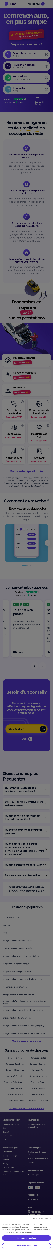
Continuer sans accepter (42, 1218)
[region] (26, 1233)
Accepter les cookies (26, 1238)
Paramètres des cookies (26, 1246)
